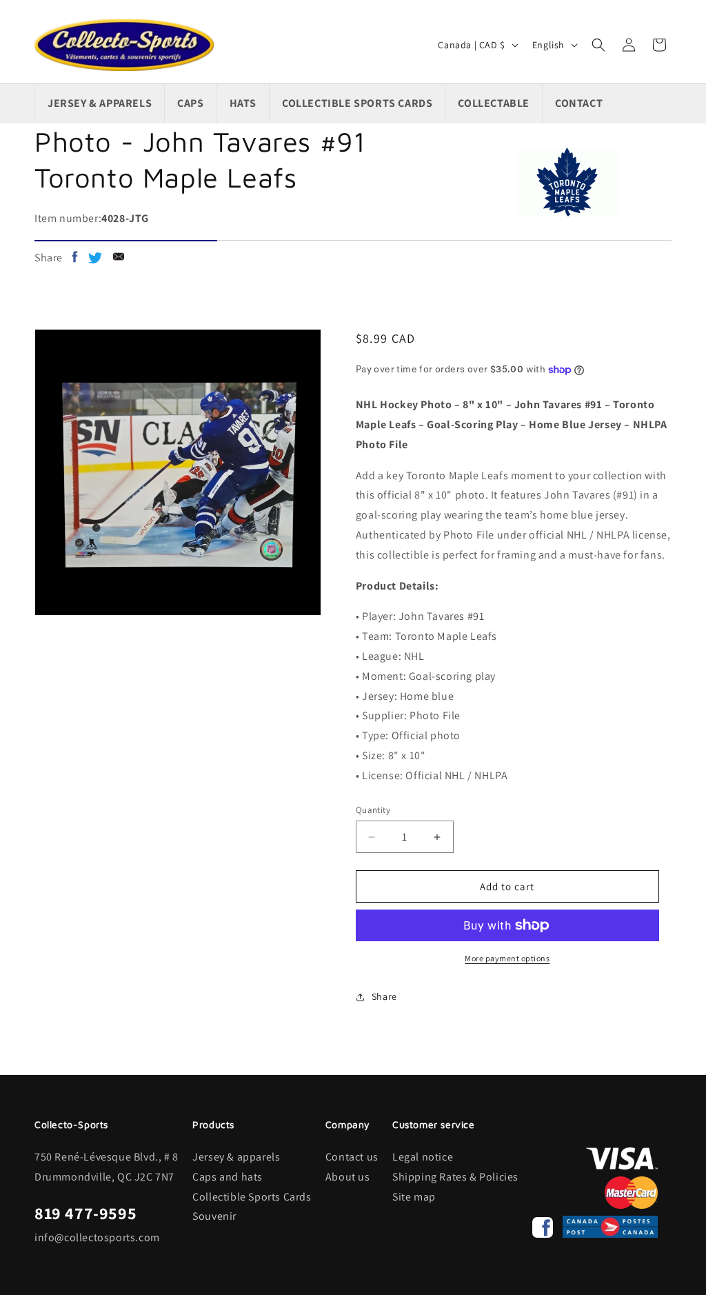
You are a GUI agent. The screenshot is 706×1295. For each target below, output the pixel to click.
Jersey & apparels (236, 1157)
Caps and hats (227, 1176)
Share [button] (384, 996)
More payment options (507, 958)
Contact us (352, 1157)
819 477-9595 (85, 1213)
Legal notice (422, 1157)
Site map (414, 1196)
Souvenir (214, 1216)
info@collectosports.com (97, 1237)
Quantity (373, 810)
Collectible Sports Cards (251, 1196)
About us (347, 1176)
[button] (598, 45)
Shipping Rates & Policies (455, 1176)
